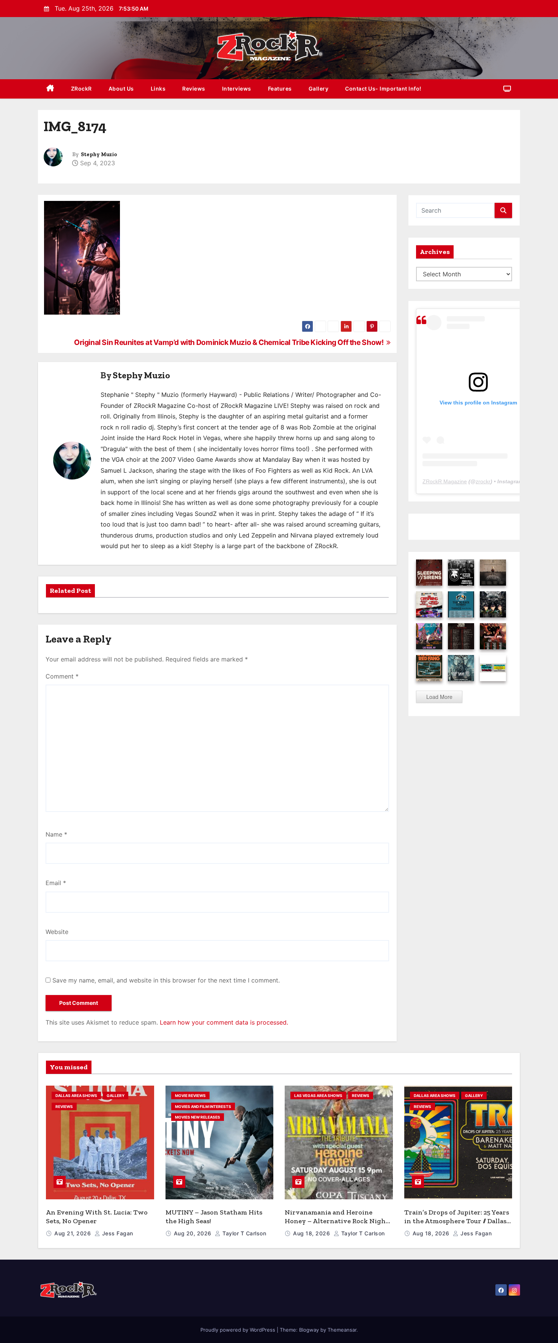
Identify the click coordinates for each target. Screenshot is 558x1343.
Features (280, 88)
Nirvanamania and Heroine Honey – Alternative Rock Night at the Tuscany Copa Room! (337, 1220)
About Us (121, 88)
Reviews (193, 88)
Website (57, 932)
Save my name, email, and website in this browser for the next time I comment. (166, 980)
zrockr (483, 481)
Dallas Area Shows (76, 1095)
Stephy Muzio (99, 154)
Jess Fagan (116, 1233)
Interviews (236, 88)
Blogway (309, 1330)
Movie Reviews (190, 1095)
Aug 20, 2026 (193, 1233)
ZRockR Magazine (444, 481)
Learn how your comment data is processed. (224, 1022)
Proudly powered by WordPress (238, 1330)
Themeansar (342, 1330)
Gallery (319, 88)
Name (56, 834)
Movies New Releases (197, 1117)
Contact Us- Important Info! (383, 88)
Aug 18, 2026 (312, 1233)
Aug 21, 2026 (73, 1233)
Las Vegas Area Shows (318, 1095)
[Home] (50, 89)
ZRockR (81, 88)
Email (56, 883)
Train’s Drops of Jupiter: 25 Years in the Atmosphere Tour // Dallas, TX (456, 1220)
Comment (62, 676)
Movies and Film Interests (203, 1106)
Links (158, 88)
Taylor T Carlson (243, 1233)
